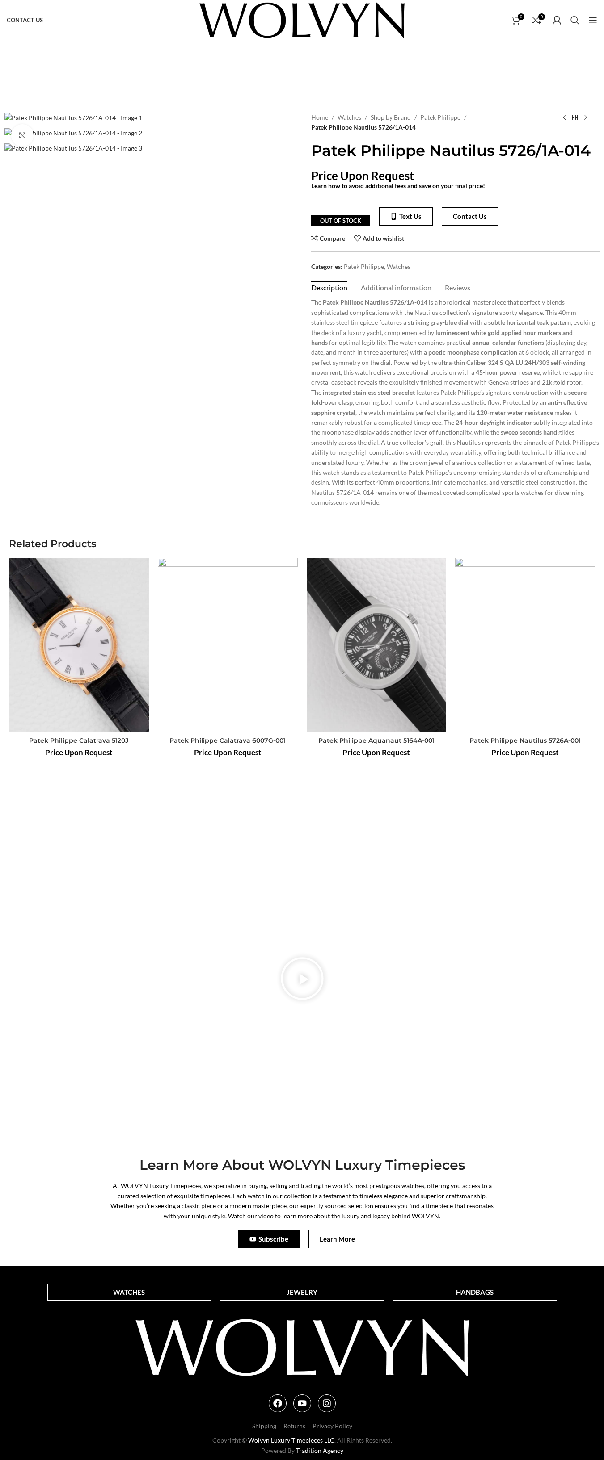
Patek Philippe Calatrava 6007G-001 (227, 740)
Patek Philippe (440, 117)
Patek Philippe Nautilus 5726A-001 (525, 740)
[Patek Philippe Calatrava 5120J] (79, 645)
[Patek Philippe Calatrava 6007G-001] (228, 645)
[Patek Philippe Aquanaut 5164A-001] (377, 645)
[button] (302, 980)
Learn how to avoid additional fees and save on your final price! (398, 185)
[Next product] (585, 118)
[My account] (557, 20)
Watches (349, 117)
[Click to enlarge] (22, 135)
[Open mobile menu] (593, 20)
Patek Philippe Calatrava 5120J (78, 740)
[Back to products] (575, 118)
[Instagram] (327, 1403)
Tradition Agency (319, 1450)
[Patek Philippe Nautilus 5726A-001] (525, 645)
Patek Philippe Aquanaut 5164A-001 (376, 740)
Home (319, 117)
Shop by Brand (391, 117)
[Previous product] (564, 118)
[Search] (575, 20)
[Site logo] (302, 19)
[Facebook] (278, 1403)
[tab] (329, 287)
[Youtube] (302, 1403)
